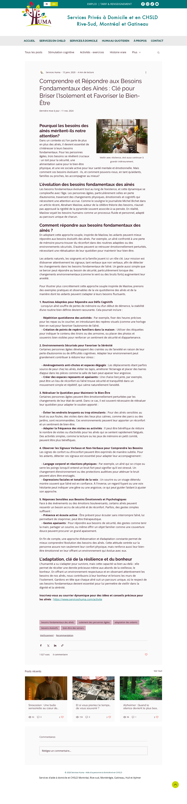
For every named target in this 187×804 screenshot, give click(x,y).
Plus (134, 52)
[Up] (175, 784)
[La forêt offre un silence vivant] (141, 688)
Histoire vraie (118, 52)
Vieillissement (47, 635)
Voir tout (158, 670)
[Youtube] (157, 4)
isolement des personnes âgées (94, 622)
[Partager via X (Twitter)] (48, 645)
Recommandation (64, 635)
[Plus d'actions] (146, 72)
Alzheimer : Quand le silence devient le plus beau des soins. (140, 707)
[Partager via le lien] (62, 645)
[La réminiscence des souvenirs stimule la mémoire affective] (93, 688)
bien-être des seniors (73, 628)
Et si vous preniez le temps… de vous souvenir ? (93, 707)
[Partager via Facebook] (40, 645)
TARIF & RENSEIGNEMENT (116, 4)
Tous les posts (33, 52)
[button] (84, 41)
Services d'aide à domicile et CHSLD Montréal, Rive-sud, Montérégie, (76, 777)
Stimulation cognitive (61, 52)
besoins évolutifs (49, 628)
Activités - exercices (92, 52)
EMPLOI (92, 4)
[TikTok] (152, 4)
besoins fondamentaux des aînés (57, 622)
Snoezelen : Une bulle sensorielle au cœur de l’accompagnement (42, 707)
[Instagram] (147, 4)
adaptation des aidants (126, 622)
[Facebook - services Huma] (143, 4)
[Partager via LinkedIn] (55, 645)
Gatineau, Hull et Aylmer (127, 777)
